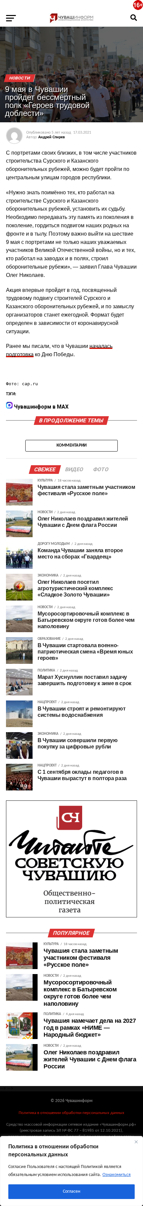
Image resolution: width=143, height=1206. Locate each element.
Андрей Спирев (51, 137)
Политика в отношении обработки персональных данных (71, 1113)
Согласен (71, 1191)
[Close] (136, 1142)
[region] (71, 1171)
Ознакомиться (116, 1174)
